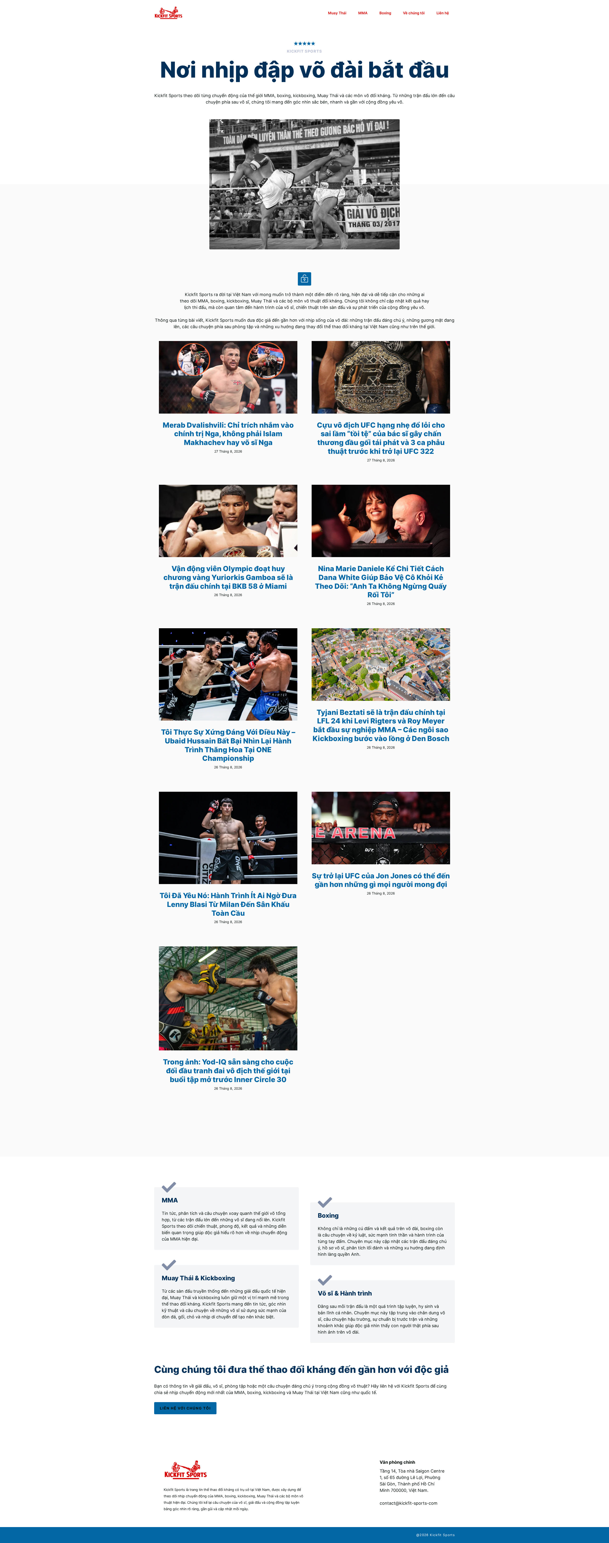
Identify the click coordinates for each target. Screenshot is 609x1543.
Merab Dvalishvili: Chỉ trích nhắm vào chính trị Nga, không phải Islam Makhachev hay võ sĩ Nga (228, 434)
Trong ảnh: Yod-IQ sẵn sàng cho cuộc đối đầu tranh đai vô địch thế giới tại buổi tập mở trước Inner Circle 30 (228, 1070)
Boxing (385, 13)
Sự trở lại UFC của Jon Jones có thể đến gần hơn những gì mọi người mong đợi (381, 880)
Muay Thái (337, 13)
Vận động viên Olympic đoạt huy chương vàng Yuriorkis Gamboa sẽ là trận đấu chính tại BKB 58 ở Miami (228, 577)
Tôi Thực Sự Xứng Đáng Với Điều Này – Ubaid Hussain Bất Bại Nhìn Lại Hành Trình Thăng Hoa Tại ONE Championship (228, 745)
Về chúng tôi (414, 13)
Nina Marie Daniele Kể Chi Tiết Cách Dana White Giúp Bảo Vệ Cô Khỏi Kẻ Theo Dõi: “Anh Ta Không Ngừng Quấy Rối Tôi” (381, 581)
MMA (363, 13)
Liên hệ (443, 13)
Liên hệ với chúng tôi (185, 1408)
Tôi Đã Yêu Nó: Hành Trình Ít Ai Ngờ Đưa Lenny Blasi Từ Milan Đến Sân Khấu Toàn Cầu (228, 904)
